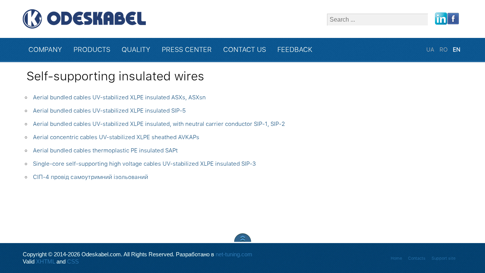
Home (396, 258)
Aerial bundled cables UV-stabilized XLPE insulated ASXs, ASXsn (119, 97)
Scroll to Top (242, 237)
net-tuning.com (234, 254)
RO (444, 49)
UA (431, 49)
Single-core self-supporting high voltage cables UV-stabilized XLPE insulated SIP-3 (144, 163)
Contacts (417, 258)
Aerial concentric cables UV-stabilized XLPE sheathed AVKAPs (116, 137)
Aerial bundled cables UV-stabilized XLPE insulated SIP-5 (109, 110)
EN (456, 49)
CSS (73, 262)
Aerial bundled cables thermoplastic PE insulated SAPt (105, 150)
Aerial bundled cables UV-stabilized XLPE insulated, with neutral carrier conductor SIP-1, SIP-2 (159, 124)
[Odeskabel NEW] (84, 19)
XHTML (45, 262)
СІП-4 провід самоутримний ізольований (90, 177)
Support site (443, 258)
